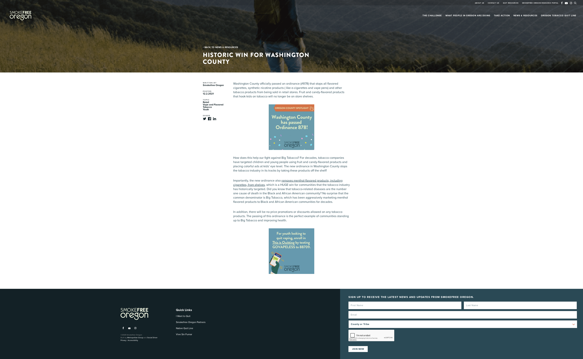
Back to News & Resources (221, 47)
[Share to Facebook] (209, 119)
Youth (206, 109)
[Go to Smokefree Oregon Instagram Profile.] (571, 3)
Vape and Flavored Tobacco (213, 105)
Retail (206, 102)
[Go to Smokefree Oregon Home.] (20, 15)
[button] (576, 2)
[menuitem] (479, 4)
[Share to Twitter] (204, 119)
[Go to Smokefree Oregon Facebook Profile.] (562, 3)
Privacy (123, 340)
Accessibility (133, 340)
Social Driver (152, 338)
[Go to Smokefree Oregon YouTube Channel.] (566, 2)
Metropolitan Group (135, 338)
